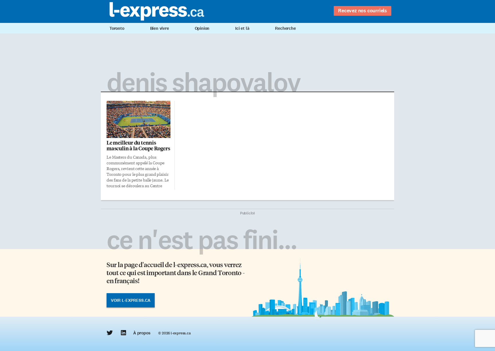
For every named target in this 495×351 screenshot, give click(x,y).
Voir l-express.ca (130, 300)
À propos (141, 333)
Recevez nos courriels (362, 10)
